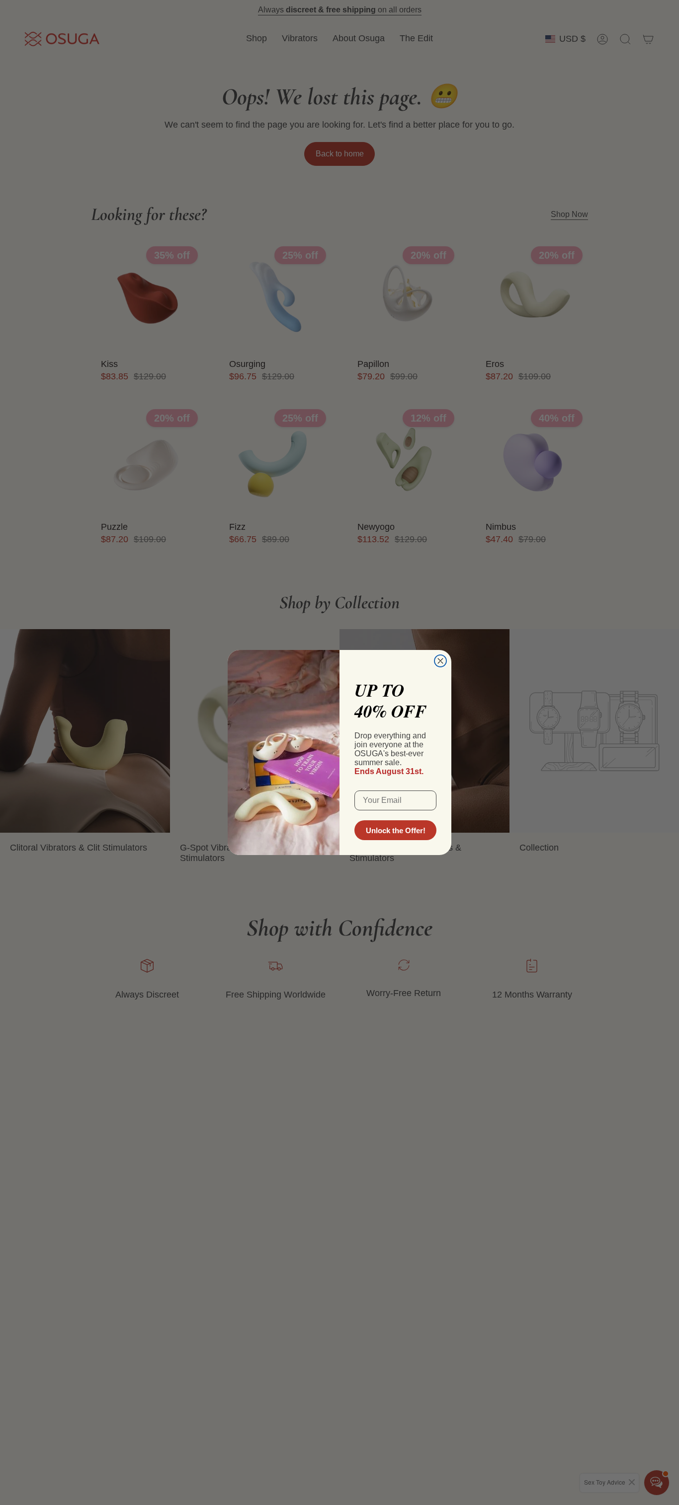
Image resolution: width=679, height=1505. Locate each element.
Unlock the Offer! (395, 830)
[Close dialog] (440, 661)
